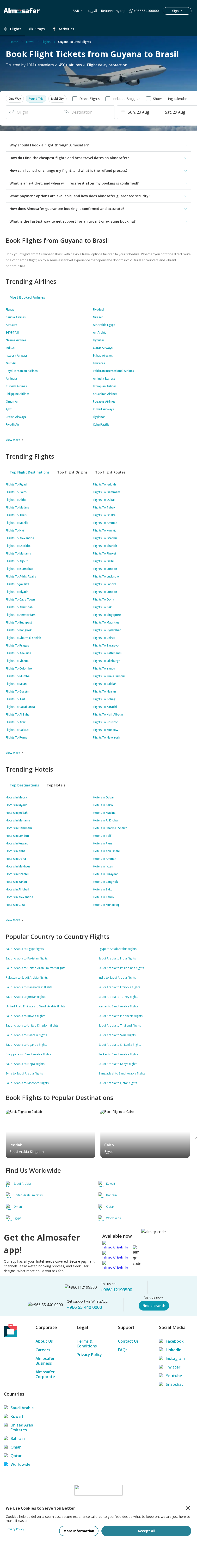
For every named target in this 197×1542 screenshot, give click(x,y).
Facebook (175, 1341)
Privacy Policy (89, 1354)
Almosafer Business (45, 1361)
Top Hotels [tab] (56, 785)
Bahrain (18, 1438)
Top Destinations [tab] (24, 785)
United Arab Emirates (22, 1427)
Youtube (174, 1375)
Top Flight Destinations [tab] (29, 472)
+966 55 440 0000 (84, 1307)
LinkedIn (173, 1349)
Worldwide (21, 1464)
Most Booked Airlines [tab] (27, 297)
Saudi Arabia (22, 1407)
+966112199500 (116, 1290)
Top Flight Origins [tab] (72, 472)
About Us (44, 1341)
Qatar (16, 1455)
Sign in (177, 11)
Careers (43, 1349)
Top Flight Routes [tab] (110, 472)
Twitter (173, 1367)
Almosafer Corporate (45, 1374)
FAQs (123, 1349)
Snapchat (174, 1384)
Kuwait (17, 1416)
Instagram (175, 1358)
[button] (15, 99)
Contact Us (128, 1341)
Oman (16, 1447)
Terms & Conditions (87, 1343)
